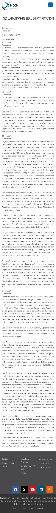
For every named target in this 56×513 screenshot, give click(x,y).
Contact (5, 459)
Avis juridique (44, 467)
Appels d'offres (45, 459)
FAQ (3, 470)
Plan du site (44, 463)
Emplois (24, 473)
